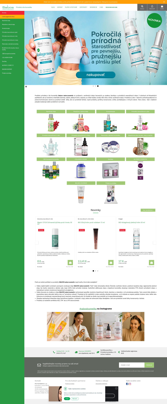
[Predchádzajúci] (26, 48)
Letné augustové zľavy (8, 16)
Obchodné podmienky (101, 383)
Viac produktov (148, 210)
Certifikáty (83, 7)
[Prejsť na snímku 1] (93, 86)
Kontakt (60, 7)
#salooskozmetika (88, 308)
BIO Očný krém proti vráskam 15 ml (91, 222)
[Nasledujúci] (165, 48)
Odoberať (149, 365)
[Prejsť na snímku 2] (95, 86)
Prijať (67, 398)
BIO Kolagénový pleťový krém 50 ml (132, 222)
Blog (53, 7)
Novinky (4, 13)
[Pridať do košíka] (70, 262)
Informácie (93, 7)
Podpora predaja (69, 383)
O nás (101, 7)
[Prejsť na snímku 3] (98, 86)
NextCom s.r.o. (112, 401)
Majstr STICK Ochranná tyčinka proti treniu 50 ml (54, 223)
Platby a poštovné (71, 7)
